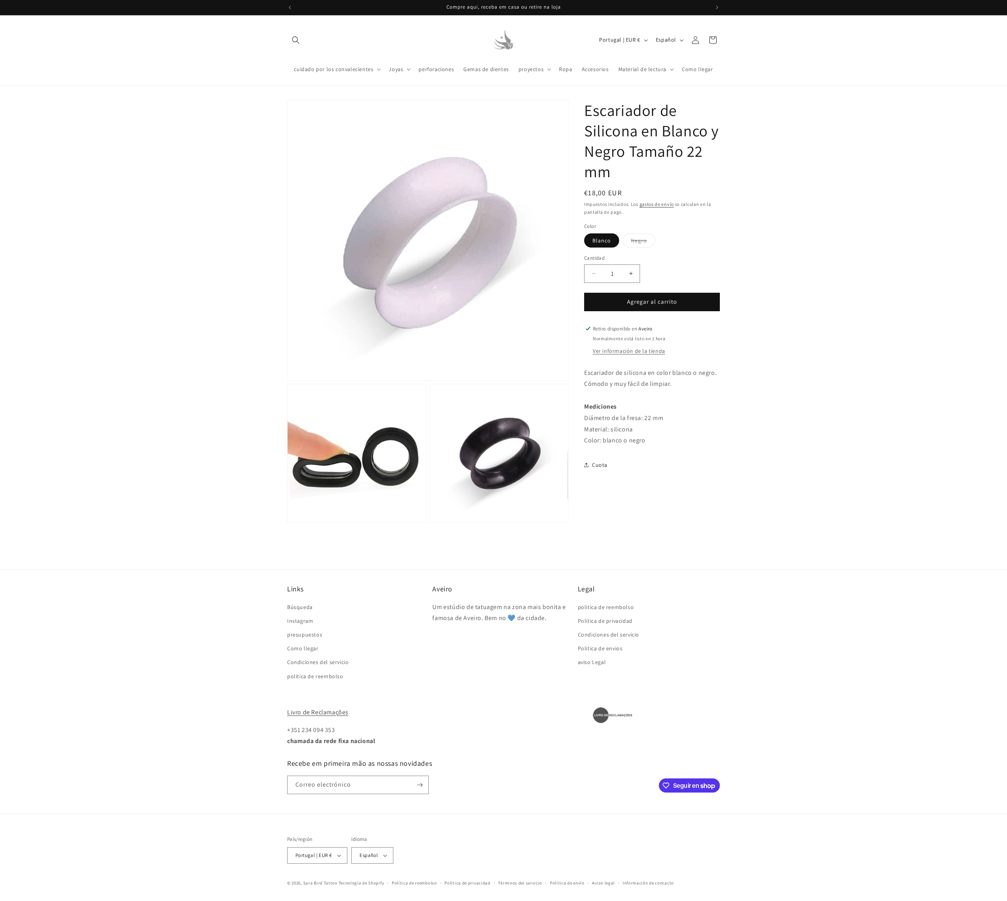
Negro (643, 242)
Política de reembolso (414, 883)
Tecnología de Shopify (361, 883)
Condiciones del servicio (318, 662)
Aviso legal (603, 883)
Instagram (300, 620)
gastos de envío (657, 204)
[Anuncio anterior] (290, 7)
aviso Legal (592, 662)
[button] (295, 40)
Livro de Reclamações (318, 712)
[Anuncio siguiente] (717, 7)
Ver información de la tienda (629, 350)
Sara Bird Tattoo (320, 883)
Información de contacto (648, 883)
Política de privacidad (605, 620)
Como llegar (303, 648)
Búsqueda (300, 607)
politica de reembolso (315, 676)
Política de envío (567, 883)
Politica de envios (600, 648)
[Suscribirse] (419, 785)
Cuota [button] (599, 464)
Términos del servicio (520, 883)
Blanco (601, 240)
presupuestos (304, 634)
